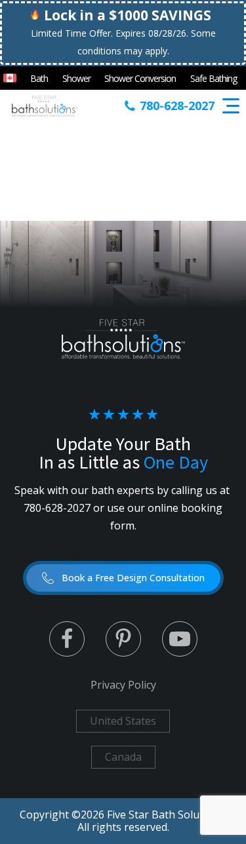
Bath (39, 78)
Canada (123, 757)
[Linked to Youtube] (179, 639)
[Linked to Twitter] (67, 639)
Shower (76, 78)
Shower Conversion (140, 78)
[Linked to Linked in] (123, 639)
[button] (123, 578)
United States (123, 721)
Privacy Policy (123, 685)
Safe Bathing (213, 78)
